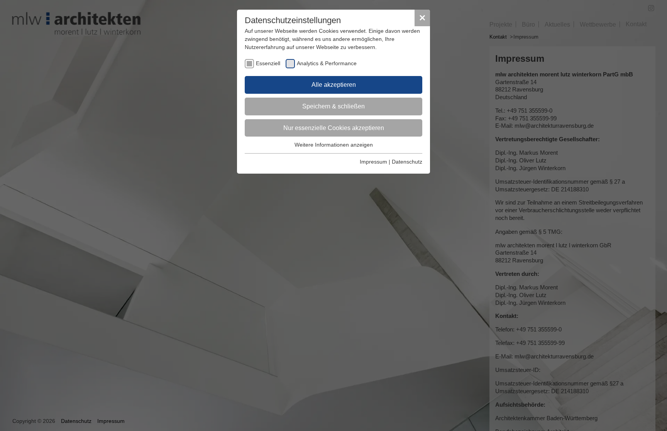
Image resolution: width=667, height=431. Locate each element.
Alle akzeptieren (333, 84)
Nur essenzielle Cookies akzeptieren (333, 128)
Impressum (373, 162)
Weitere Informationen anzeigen (334, 145)
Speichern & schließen (333, 106)
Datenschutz (407, 162)
